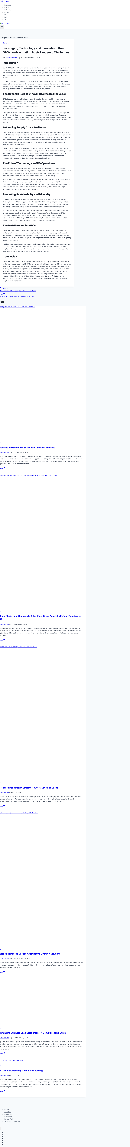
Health (6, 12)
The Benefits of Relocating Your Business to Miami (18, 290)
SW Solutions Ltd (11, 58)
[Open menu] (2, 27)
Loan (6, 17)
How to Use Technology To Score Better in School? (18, 295)
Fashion (7, 7)
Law (5, 15)
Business (7, 5)
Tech (6, 19)
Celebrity (7, 10)
